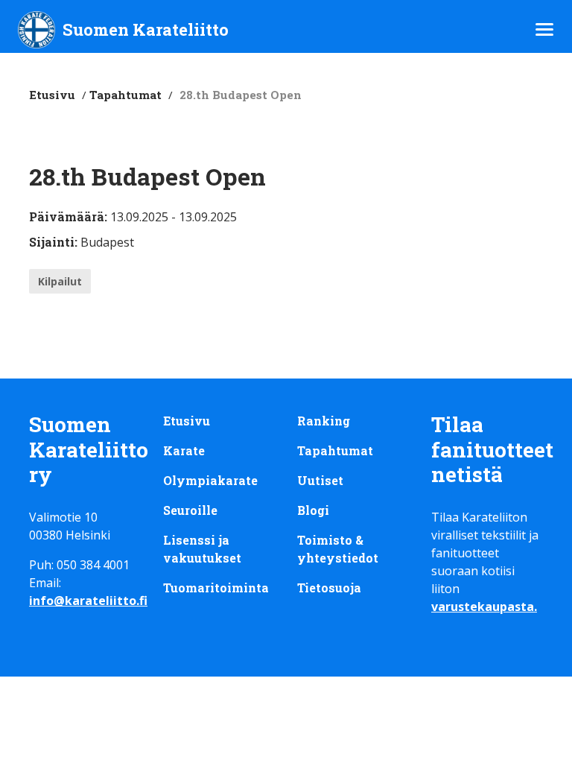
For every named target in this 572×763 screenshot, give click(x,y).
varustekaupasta (482, 606)
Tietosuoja (329, 587)
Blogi (313, 510)
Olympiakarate (210, 480)
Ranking (323, 420)
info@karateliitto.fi (88, 600)
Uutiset (320, 480)
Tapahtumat (125, 94)
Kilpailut (60, 281)
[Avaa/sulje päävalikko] (544, 29)
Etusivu (52, 94)
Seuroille (190, 510)
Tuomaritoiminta (216, 587)
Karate (184, 450)
